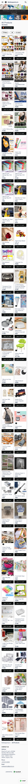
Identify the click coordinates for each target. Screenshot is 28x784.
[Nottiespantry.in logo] (6, 2)
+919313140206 (6, 762)
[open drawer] (2, 2)
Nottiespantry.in (13, 2)
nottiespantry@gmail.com (8, 766)
